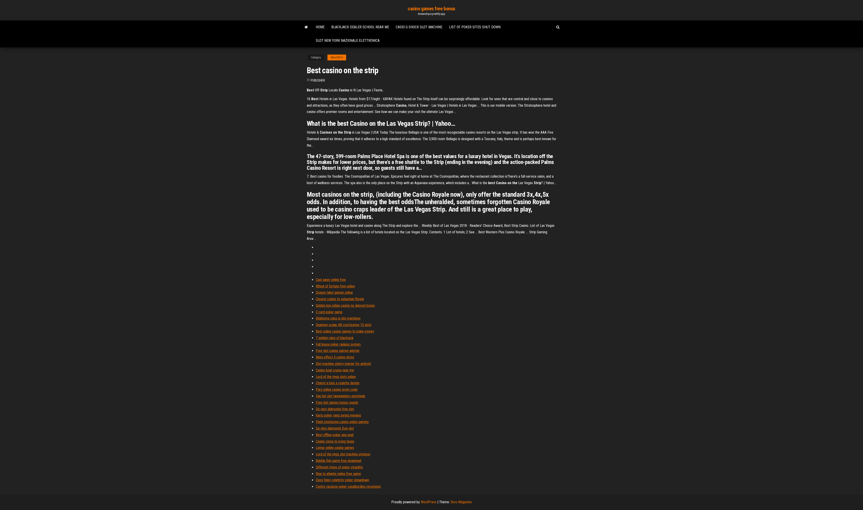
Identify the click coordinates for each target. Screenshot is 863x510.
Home (320, 27)
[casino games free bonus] (306, 27)
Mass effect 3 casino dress (335, 357)
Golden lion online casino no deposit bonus (345, 305)
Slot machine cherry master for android (343, 364)
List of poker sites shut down (474, 27)
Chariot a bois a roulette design (337, 383)
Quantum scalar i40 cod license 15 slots (343, 325)
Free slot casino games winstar (338, 351)
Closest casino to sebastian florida (340, 299)
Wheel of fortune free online (335, 286)
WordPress (428, 502)
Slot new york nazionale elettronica (348, 40)
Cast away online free (331, 280)
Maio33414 (337, 57)
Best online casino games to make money (345, 331)
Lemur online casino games (335, 448)
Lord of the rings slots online (336, 377)
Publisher (318, 80)
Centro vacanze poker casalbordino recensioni (348, 486)
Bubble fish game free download (338, 461)
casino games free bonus (431, 8)
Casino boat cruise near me (335, 370)
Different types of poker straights (339, 467)
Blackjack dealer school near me (360, 27)
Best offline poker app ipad (335, 435)
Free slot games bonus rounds (337, 402)
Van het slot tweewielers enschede (340, 396)
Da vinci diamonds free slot (335, 409)
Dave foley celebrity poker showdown (342, 480)
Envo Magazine (461, 502)
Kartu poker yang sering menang (338, 415)
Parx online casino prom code (337, 389)
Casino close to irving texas (335, 441)
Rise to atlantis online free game (338, 474)
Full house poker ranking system (338, 344)
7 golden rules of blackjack (335, 338)
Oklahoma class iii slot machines (338, 318)
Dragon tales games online (334, 292)
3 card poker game (329, 312)
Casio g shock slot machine (419, 27)
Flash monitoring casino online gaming (342, 422)
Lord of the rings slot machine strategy (343, 454)
